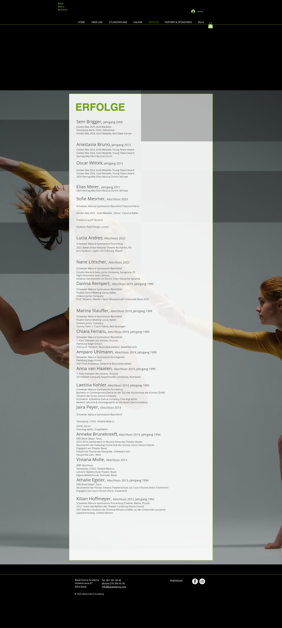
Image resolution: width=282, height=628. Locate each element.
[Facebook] (195, 581)
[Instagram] (202, 581)
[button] (97, 22)
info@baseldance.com (114, 586)
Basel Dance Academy (141, 6)
